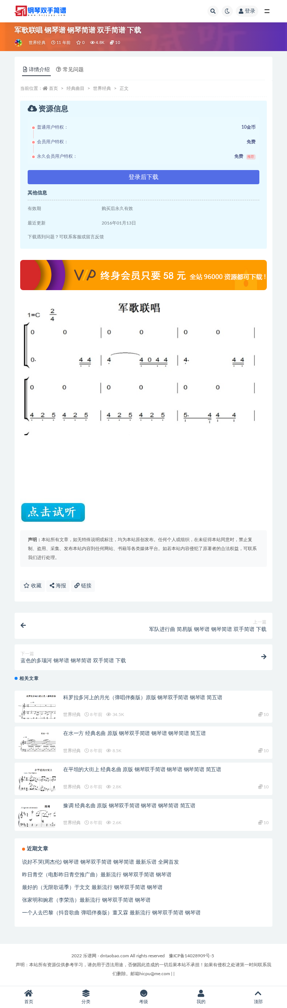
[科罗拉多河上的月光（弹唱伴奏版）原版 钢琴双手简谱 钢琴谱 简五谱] (37, 708)
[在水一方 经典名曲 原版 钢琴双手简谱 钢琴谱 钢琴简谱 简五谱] (37, 741)
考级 (143, 1001)
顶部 (258, 1001)
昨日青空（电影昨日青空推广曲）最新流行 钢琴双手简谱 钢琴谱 (97, 874)
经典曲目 (75, 88)
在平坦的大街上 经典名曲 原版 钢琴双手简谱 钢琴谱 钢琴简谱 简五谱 (142, 769)
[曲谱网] (19, 43)
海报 (60, 585)
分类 (85, 1001)
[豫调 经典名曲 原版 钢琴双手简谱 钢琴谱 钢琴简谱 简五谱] (37, 815)
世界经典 (37, 43)
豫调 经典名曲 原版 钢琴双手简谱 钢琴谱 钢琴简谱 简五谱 (129, 805)
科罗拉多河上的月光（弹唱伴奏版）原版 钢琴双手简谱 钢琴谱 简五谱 (142, 697)
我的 (201, 1001)
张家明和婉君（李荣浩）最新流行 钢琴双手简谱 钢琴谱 (86, 900)
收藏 (35, 585)
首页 (53, 88)
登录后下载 (143, 177)
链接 (86, 585)
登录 (250, 11)
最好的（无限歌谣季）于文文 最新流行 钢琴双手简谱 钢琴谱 (92, 887)
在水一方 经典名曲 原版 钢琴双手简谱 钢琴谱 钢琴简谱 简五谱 (134, 733)
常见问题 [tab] (73, 69)
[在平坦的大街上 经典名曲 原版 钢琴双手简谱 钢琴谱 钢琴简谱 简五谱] (37, 780)
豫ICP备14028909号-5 (191, 956)
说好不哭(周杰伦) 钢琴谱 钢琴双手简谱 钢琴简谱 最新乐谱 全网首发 (100, 862)
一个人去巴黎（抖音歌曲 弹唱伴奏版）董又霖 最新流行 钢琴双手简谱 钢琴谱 (111, 913)
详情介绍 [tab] (39, 69)
